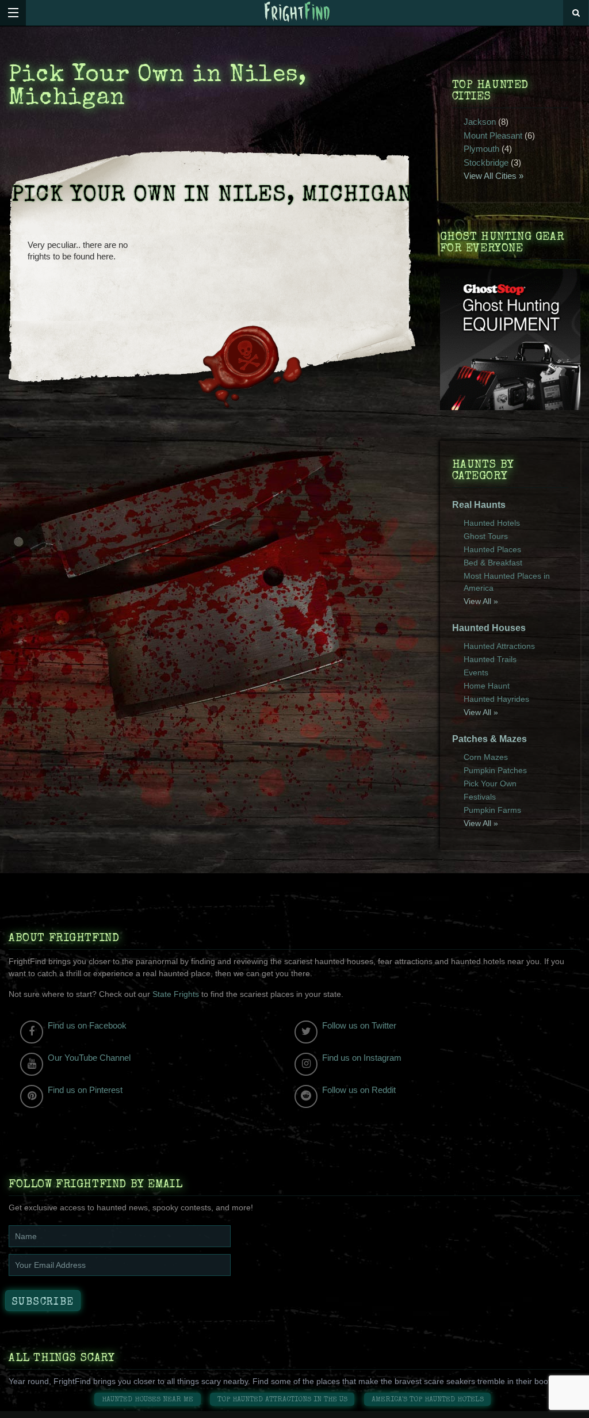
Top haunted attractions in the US (282, 1400)
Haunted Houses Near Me (147, 1400)
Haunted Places (492, 549)
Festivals (480, 796)
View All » (481, 601)
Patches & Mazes (489, 739)
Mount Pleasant (493, 135)
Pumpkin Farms (492, 810)
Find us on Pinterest (85, 1090)
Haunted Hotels (492, 523)
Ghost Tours (486, 536)
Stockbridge (486, 162)
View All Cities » (493, 176)
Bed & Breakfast (493, 562)
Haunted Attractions (499, 646)
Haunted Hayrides (496, 699)
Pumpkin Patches (495, 770)
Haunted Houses (489, 628)
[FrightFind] (297, 12)
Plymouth (481, 149)
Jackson (480, 122)
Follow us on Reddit (359, 1090)
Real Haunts (479, 505)
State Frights (175, 994)
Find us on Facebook (87, 1025)
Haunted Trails (490, 659)
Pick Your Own (490, 783)
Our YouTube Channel (89, 1057)
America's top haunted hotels (428, 1400)
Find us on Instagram (361, 1057)
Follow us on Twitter (359, 1025)
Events (476, 672)
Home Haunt (487, 685)
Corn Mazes (486, 757)
